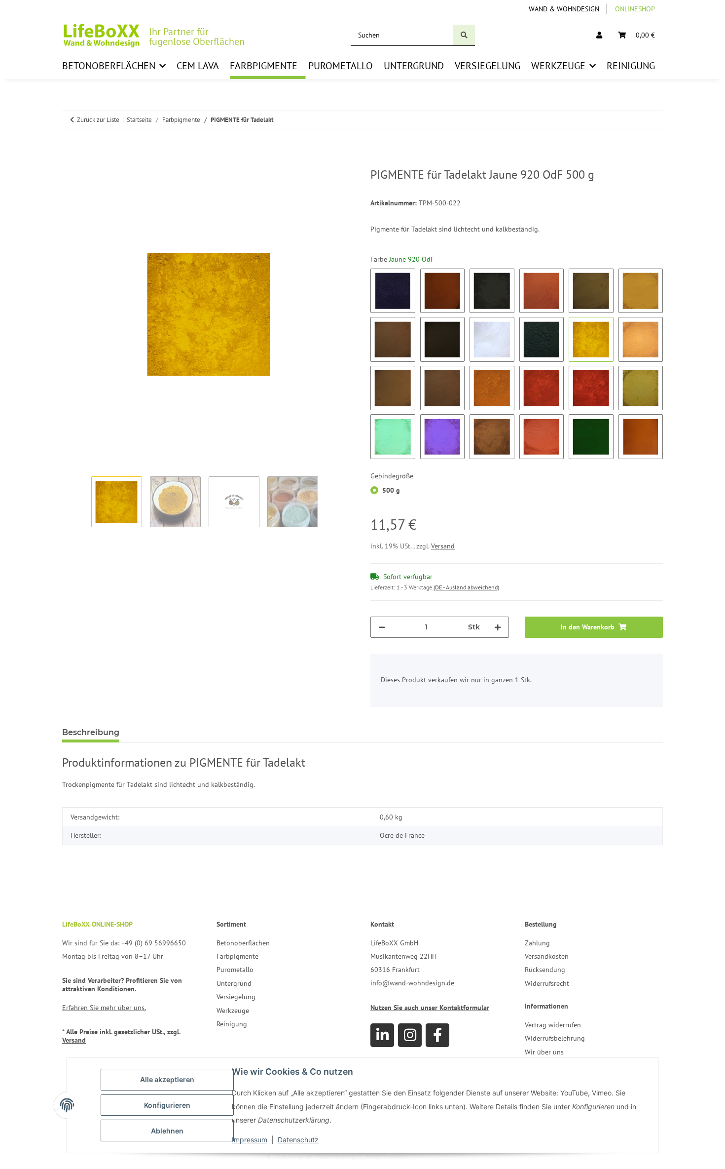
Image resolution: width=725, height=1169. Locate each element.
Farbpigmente (237, 956)
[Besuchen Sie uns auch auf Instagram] (410, 1035)
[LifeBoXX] (101, 35)
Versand (443, 546)
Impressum (249, 1139)
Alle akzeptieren (167, 1079)
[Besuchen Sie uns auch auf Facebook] (437, 1035)
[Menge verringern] (382, 627)
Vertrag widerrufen (553, 1024)
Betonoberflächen (243, 942)
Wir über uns (544, 1052)
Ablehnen (167, 1131)
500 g (391, 490)
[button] (599, 35)
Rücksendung (545, 969)
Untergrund (234, 983)
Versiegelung (236, 996)
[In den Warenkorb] (70, 162)
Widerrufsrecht (547, 983)
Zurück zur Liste (98, 120)
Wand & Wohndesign (564, 8)
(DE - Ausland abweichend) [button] (466, 587)
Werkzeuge (233, 1010)
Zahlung (537, 942)
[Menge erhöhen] (497, 627)
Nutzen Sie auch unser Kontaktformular (429, 1007)
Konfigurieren (167, 1105)
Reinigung (232, 1023)
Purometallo (235, 969)
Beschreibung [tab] (90, 732)
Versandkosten (547, 956)
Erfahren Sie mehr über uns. (104, 1007)
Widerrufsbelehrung (555, 1038)
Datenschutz (298, 1139)
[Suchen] (464, 35)
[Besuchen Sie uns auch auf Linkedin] (382, 1035)
